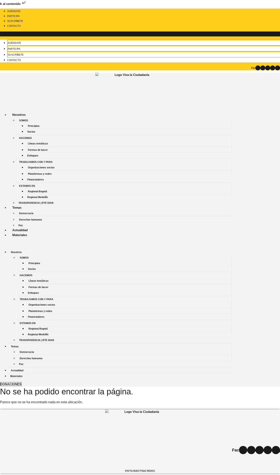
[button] (116, 243)
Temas (17, 207)
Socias (31, 131)
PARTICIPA (13, 16)
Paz (20, 225)
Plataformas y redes (40, 173)
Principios (34, 126)
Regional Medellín (37, 197)
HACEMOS (25, 138)
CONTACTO (14, 26)
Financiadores (35, 179)
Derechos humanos (30, 219)
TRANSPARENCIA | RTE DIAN (35, 202)
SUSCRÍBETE (15, 21)
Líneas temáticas (38, 143)
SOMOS (23, 120)
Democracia (26, 213)
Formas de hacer (38, 150)
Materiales (19, 235)
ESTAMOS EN (27, 186)
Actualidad (20, 230)
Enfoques (32, 155)
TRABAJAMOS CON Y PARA (36, 162)
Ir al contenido (10, 4)
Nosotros (19, 114)
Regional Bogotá (37, 191)
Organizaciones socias (41, 167)
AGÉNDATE (13, 11)
